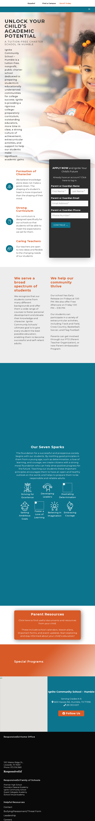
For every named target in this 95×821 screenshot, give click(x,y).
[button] (23, 702)
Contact (8, 807)
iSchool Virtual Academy (14, 795)
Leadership (10, 815)
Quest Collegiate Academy (15, 792)
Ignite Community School (15, 790)
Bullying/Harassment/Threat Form (22, 811)
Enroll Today (65, 3)
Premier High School (13, 785)
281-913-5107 (72, 705)
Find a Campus (49, 3)
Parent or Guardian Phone (65, 210)
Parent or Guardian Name (65, 186)
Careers (8, 819)
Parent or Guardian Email (65, 198)
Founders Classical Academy (16, 787)
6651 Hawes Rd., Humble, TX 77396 (72, 702)
